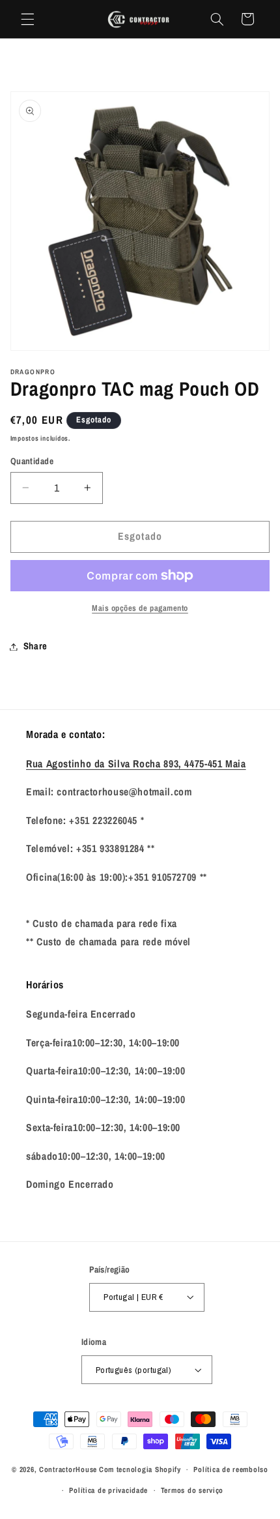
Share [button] (35, 646)
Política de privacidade (108, 1490)
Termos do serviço (192, 1490)
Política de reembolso (230, 1469)
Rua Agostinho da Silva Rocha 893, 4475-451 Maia (136, 764)
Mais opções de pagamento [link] (140, 607)
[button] (27, 19)
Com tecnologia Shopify (140, 1469)
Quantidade (31, 461)
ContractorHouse (68, 1469)
